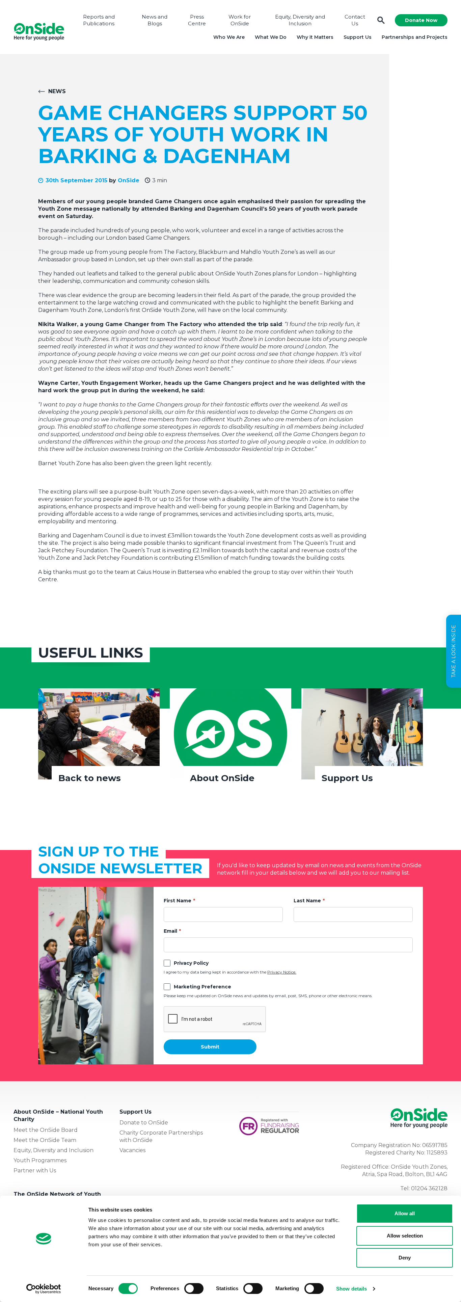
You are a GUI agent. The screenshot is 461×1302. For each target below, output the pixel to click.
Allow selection (405, 1236)
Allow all (405, 1213)
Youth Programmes (39, 1160)
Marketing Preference (202, 987)
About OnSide (222, 778)
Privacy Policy (191, 963)
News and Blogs (154, 20)
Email (170, 931)
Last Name (307, 901)
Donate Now (421, 20)
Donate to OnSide (143, 1122)
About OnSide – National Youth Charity (58, 1115)
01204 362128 (429, 1188)
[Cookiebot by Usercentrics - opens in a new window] (43, 1289)
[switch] (194, 1288)
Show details (351, 1289)
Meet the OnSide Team (44, 1140)
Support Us (358, 37)
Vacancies (132, 1150)
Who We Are (229, 37)
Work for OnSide (239, 20)
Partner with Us (34, 1170)
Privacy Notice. (281, 972)
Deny (405, 1257)
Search (381, 20)
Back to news (89, 778)
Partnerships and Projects (415, 37)
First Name (177, 901)
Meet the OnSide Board (45, 1130)
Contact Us (355, 20)
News (57, 91)
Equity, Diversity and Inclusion (300, 20)
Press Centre (197, 20)
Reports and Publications (99, 20)
